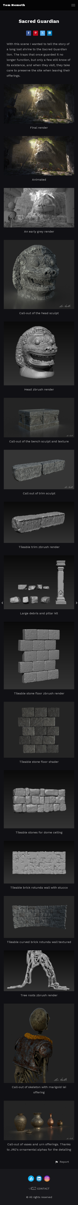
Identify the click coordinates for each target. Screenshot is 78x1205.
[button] (61, 1162)
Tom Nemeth (14, 5)
